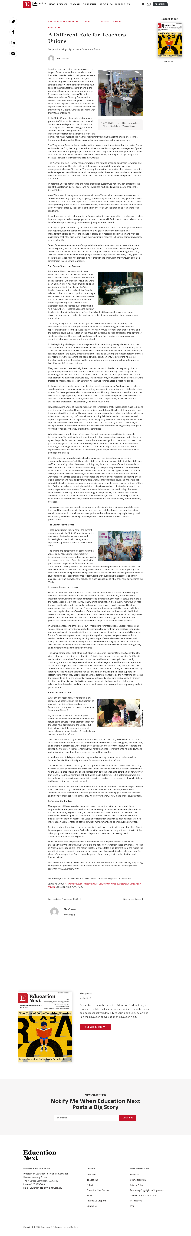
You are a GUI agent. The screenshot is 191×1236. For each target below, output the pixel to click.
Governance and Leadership (64, 21)
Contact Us (92, 1205)
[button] (143, 4)
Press (89, 1195)
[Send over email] (13, 53)
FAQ (132, 1205)
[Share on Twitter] (13, 21)
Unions (117, 21)
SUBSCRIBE (160, 4)
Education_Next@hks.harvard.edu (45, 1187)
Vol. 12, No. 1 (55, 27)
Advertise (134, 1174)
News (88, 21)
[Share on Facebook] (13, 32)
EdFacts (90, 1185)
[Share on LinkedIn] (13, 43)
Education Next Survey (98, 1190)
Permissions (136, 1200)
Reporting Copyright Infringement (147, 1190)
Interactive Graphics (96, 1200)
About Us (91, 1174)
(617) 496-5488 (37, 1184)
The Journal (102, 21)
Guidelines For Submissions (143, 1195)
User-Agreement (138, 1179)
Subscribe (127, 1117)
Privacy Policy (136, 1185)
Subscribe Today (95, 1027)
